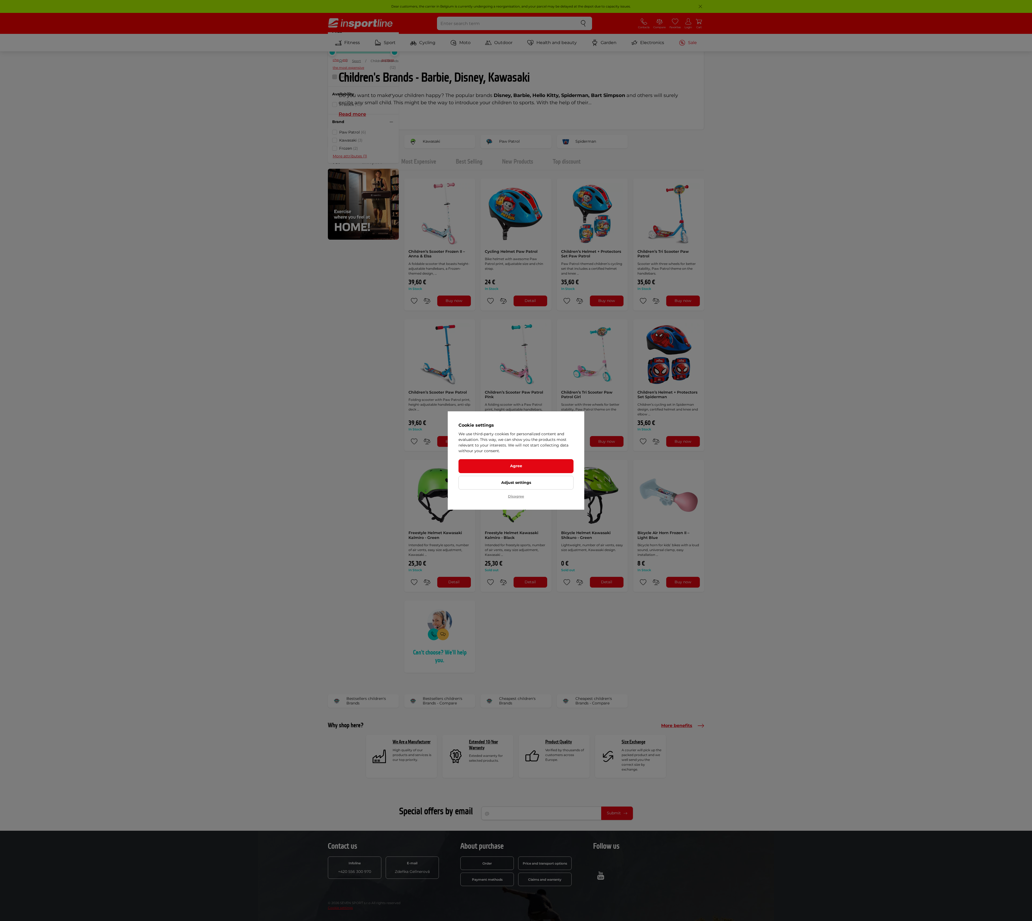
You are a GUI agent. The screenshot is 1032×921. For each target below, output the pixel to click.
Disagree (516, 496)
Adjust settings (516, 482)
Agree (516, 465)
